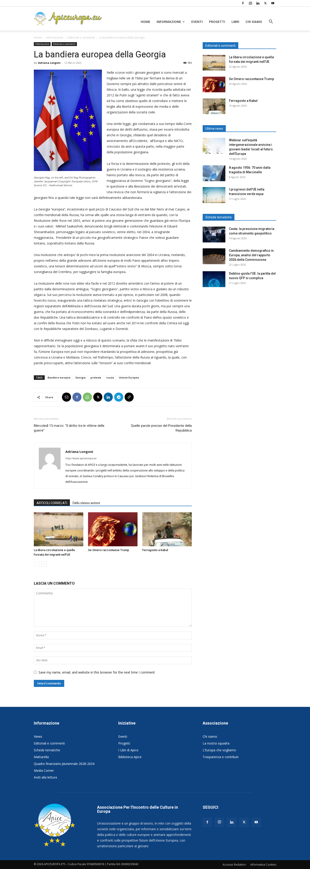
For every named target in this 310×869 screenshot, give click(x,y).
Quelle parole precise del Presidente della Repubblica (161, 428)
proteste (96, 377)
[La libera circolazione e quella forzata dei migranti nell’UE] (58, 529)
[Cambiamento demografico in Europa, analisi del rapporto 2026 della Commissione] (214, 256)
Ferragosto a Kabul (155, 550)
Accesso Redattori (234, 865)
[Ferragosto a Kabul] (167, 529)
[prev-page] (36, 564)
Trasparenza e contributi (221, 757)
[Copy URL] (129, 397)
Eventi (197, 22)
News (38, 736)
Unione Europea (129, 377)
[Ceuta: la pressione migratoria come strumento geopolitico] (214, 234)
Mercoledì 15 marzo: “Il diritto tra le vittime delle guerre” (69, 428)
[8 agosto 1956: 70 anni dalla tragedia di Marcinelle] (214, 173)
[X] (265, 3)
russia (110, 377)
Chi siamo (254, 22)
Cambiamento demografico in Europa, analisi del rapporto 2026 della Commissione (251, 255)
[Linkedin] (257, 3)
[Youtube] (272, 3)
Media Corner (44, 770)
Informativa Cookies (263, 865)
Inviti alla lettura (45, 777)
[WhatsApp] (87, 397)
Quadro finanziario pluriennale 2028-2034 (64, 764)
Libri (235, 22)
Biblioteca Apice (130, 757)
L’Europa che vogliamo (219, 750)
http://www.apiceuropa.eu (80, 458)
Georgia (80, 377)
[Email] (66, 397)
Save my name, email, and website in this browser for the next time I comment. (97, 672)
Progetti (217, 22)
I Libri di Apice (128, 750)
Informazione (169, 22)
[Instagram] (250, 3)
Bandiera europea (59, 377)
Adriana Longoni (49, 62)
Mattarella (41, 757)
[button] (270, 22)
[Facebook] (242, 3)
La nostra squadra (216, 743)
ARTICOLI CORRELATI (52, 503)
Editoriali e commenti (81, 37)
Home (145, 22)
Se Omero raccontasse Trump (108, 550)
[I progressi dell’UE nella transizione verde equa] (214, 195)
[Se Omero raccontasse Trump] (113, 529)
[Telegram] (118, 397)
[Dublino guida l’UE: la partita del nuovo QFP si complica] (214, 279)
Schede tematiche (47, 750)
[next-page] (44, 564)
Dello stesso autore (86, 503)
